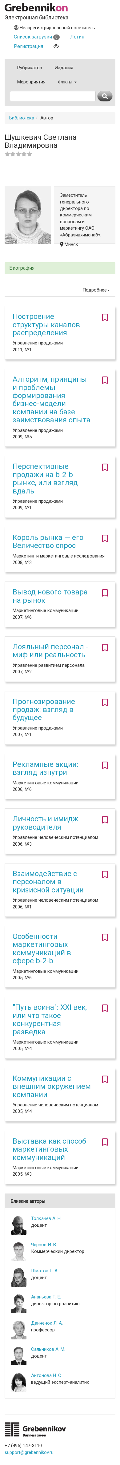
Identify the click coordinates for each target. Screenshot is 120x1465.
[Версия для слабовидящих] (56, 46)
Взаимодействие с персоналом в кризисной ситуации (48, 881)
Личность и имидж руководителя (45, 823)
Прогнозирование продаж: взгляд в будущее (44, 709)
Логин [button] (77, 37)
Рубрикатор (29, 67)
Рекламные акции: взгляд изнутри (45, 768)
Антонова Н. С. (46, 1375)
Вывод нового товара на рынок (50, 596)
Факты (66, 82)
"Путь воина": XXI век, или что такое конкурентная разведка (50, 1019)
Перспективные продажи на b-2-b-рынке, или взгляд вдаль (45, 478)
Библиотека (21, 118)
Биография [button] (21, 268)
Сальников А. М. (48, 1349)
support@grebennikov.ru (29, 1452)
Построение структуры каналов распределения (46, 324)
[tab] (60, 268)
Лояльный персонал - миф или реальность (50, 650)
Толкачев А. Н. (46, 1218)
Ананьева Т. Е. (46, 1297)
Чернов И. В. (44, 1244)
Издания (63, 67)
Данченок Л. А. (47, 1323)
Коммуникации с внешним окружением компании (52, 1086)
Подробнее (94, 290)
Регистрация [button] (28, 46)
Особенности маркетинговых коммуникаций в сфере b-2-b (42, 948)
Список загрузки (36, 37)
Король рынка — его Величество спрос (48, 541)
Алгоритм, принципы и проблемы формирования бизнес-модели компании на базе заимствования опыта (51, 399)
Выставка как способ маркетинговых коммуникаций (49, 1149)
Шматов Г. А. (44, 1271)
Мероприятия (31, 82)
